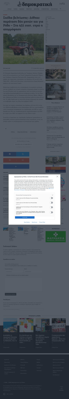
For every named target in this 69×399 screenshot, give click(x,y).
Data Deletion (27, 222)
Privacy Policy (42, 222)
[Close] (58, 177)
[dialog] (34, 199)
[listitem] (34, 195)
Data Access (34, 222)
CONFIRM (24, 217)
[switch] (51, 198)
